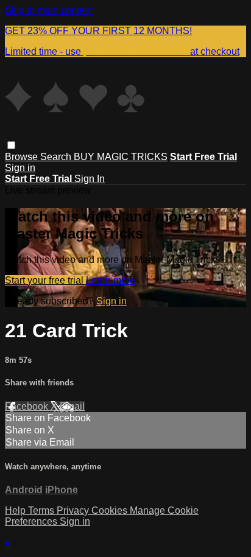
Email (72, 406)
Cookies (110, 510)
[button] (11, 145)
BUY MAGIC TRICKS (121, 157)
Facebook (28, 406)
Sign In (89, 178)
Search (57, 157)
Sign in (20, 168)
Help (16, 510)
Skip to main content (49, 10)
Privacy (74, 510)
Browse (22, 157)
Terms (42, 510)
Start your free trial (45, 280)
